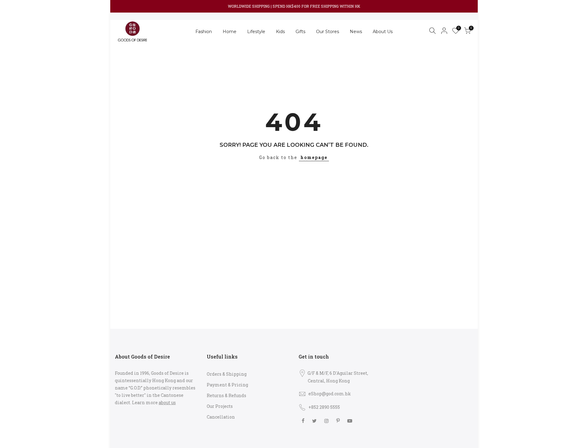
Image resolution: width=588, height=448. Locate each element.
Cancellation (221, 417)
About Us (383, 31)
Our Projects (220, 406)
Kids (280, 31)
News (356, 31)
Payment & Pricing (227, 385)
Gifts (300, 31)
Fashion (203, 31)
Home (229, 31)
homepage (313, 157)
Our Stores (327, 31)
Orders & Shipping (227, 374)
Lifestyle (256, 31)
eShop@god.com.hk (329, 394)
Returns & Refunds (226, 395)
